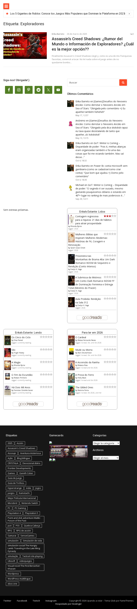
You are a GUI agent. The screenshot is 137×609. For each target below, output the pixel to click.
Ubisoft (11, 560)
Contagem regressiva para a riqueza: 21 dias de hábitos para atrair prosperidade (93, 220)
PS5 (18, 525)
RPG (10, 530)
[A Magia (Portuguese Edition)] (7, 369)
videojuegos (25, 560)
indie (28, 488)
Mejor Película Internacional (22, 498)
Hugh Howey (19, 353)
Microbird (12, 503)
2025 (10, 443)
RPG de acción (23, 530)
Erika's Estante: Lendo (28, 332)
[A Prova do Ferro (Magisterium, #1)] (71, 381)
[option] (70, 14)
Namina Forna (83, 390)
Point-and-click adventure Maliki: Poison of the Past (24, 519)
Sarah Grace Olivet (78, 248)
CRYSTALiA (13, 463)
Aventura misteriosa (30, 453)
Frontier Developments (19, 468)
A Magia (16, 362)
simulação (13, 556)
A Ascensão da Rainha (87, 362)
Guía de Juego (15, 478)
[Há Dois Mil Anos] (7, 394)
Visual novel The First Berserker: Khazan (24, 567)
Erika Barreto (58, 34)
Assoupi (12, 453)
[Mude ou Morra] (71, 353)
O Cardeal (80, 337)
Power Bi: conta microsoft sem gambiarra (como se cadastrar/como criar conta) (101, 169)
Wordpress (13, 573)
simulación (13, 540)
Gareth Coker (26, 473)
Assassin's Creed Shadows (21, 448)
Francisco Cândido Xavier (23, 390)
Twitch (36, 600)
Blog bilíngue (23, 458)
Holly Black (82, 378)
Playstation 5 (31, 513)
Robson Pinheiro (20, 378)
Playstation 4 (14, 513)
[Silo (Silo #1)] (7, 356)
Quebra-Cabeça (32, 525)
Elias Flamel (18, 340)
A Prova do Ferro (84, 374)
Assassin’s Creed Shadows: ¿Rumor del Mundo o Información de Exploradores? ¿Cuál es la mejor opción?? (93, 44)
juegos (11, 493)
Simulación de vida (32, 540)
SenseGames (27, 535)
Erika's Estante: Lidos (92, 211)
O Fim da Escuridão (22, 374)
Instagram (50, 600)
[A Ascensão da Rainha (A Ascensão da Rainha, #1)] (71, 369)
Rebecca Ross (83, 365)
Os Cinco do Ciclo (21, 337)
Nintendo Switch (30, 503)
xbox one (12, 583)
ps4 (9, 525)
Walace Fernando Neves (87, 340)
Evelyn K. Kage (76, 269)
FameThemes (127, 600)
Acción (20, 443)
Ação (10, 458)
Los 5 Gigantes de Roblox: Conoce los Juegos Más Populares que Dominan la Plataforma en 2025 (67, 13)
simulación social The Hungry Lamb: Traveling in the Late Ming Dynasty (24, 548)
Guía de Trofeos (16, 483)
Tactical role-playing (32, 556)
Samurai (12, 535)
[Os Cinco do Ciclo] (7, 344)
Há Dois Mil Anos (21, 387)
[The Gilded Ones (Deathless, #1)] (71, 394)
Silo (13, 349)
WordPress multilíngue (19, 578)
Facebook (22, 600)
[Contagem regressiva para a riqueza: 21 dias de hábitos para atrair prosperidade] (71, 223)
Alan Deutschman (85, 353)
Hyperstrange (15, 488)
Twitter (7, 600)
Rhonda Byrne (76, 226)
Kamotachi (24, 493)
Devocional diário (31, 463)
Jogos (38, 488)
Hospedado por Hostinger (68, 603)
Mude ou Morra (83, 349)
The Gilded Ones (84, 387)
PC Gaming (20, 508)
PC (9, 508)
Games (11, 473)
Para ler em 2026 (92, 332)
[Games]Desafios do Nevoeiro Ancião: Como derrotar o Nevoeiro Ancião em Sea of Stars (101, 105)
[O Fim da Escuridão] (7, 378)
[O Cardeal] (71, 344)
